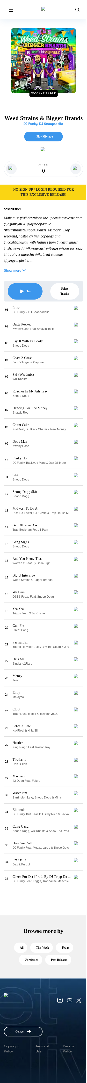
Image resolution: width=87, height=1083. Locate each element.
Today (65, 947)
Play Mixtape (44, 136)
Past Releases (59, 959)
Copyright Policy (11, 1048)
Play (28, 291)
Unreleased (31, 959)
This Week (42, 947)
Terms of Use (42, 1048)
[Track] (77, 309)
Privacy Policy (68, 1048)
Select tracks (64, 291)
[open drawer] (11, 10)
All (21, 947)
